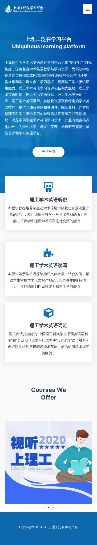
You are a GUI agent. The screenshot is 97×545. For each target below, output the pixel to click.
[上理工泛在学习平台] (24, 9)
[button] (10, 463)
